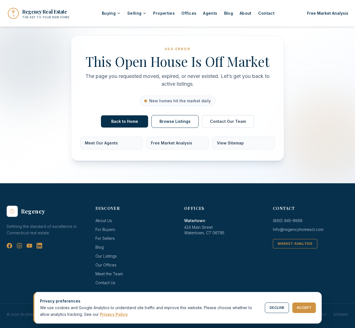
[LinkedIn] (39, 245)
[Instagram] (19, 245)
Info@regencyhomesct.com (298, 229)
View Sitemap (230, 143)
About (246, 13)
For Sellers (105, 238)
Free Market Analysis (327, 13)
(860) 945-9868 (288, 220)
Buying (109, 13)
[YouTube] (29, 245)
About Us (103, 220)
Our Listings (106, 256)
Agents (210, 13)
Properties (164, 13)
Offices (188, 13)
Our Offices (105, 265)
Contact (266, 13)
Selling (134, 13)
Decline (277, 308)
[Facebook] (9, 245)
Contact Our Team (228, 121)
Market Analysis (295, 243)
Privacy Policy (114, 314)
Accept (304, 308)
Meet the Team (109, 273)
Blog (228, 13)
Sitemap (340, 314)
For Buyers (105, 229)
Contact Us (105, 282)
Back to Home (124, 121)
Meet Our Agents (101, 143)
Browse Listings (175, 121)
